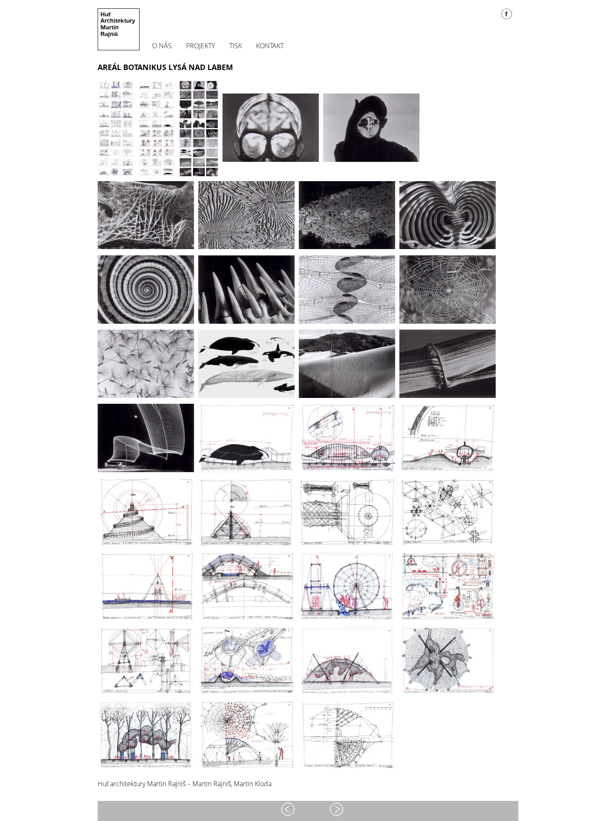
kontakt (270, 46)
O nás (162, 46)
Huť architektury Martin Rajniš (119, 29)
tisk (235, 46)
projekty (200, 46)
